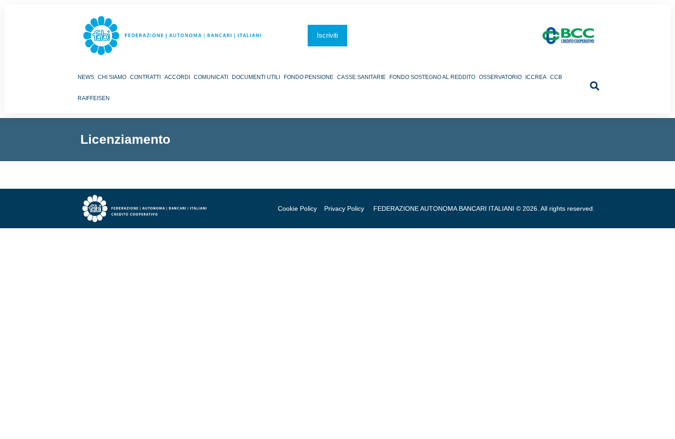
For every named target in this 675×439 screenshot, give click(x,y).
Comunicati (211, 77)
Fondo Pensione (308, 77)
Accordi (177, 77)
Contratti (145, 77)
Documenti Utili (256, 77)
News (86, 77)
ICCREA (535, 77)
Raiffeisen (94, 98)
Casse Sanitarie (361, 77)
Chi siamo (112, 77)
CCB (556, 77)
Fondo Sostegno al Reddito (432, 77)
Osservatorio (500, 77)
